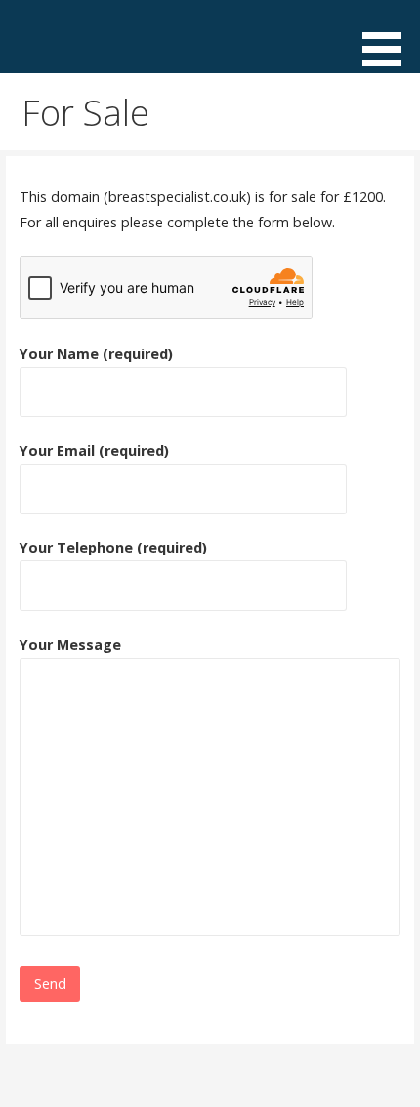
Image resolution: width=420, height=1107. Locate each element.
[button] (388, 36)
